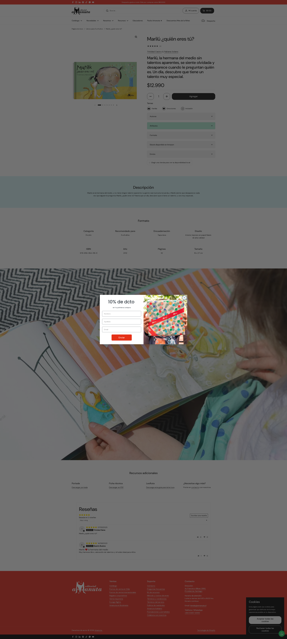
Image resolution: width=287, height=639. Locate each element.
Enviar (122, 337)
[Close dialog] (184, 298)
